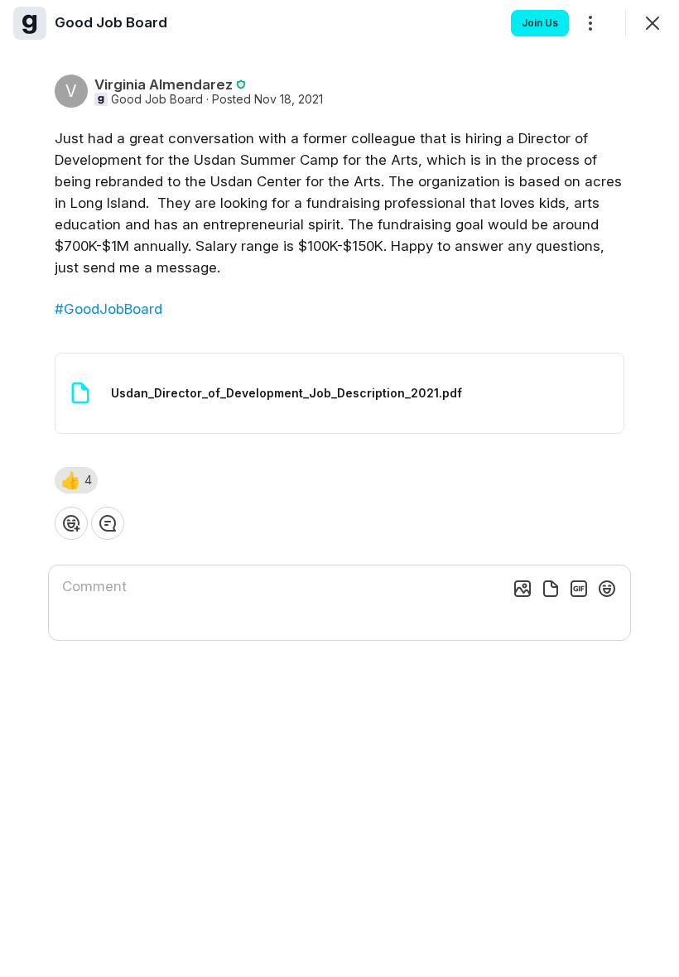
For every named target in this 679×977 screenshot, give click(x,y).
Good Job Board (157, 99)
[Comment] (107, 523)
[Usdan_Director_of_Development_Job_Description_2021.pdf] (339, 393)
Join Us (540, 23)
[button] (76, 480)
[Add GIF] (579, 588)
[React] (71, 523)
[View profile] (29, 23)
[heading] (111, 22)
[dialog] (339, 488)
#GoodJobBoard (108, 309)
